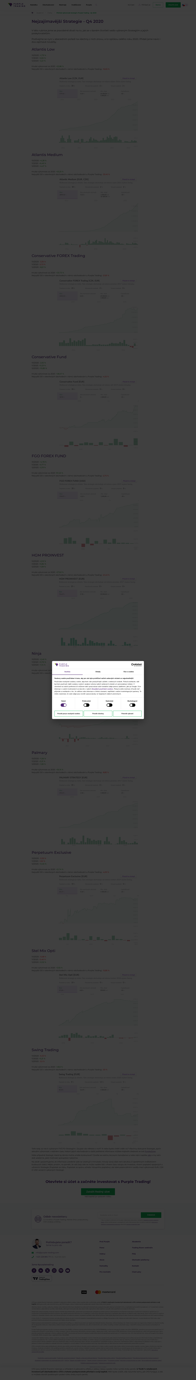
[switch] (86, 705)
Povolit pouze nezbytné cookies (68, 713)
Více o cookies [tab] (128, 672)
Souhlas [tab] (67, 672)
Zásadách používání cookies (102, 689)
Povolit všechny (98, 713)
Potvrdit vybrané (127, 713)
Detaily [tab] (98, 672)
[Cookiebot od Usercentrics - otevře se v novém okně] (133, 664)
